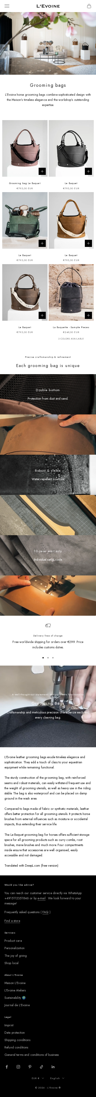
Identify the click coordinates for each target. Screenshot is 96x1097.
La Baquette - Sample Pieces (71, 327)
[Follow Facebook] (6, 1067)
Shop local (11, 963)
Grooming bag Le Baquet (25, 183)
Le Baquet (71, 183)
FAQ (45, 912)
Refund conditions (16, 1047)
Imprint (8, 1025)
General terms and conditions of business (31, 1054)
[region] (48, 636)
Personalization (14, 948)
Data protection (14, 1032)
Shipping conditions (17, 1040)
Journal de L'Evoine (17, 1005)
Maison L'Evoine (14, 983)
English (55, 1078)
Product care (13, 940)
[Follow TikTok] (41, 1067)
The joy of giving (15, 955)
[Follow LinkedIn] (53, 1067)
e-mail (42, 898)
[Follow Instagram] (18, 1067)
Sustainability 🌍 (15, 997)
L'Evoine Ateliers (15, 990)
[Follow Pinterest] (30, 1067)
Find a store (12, 921)
